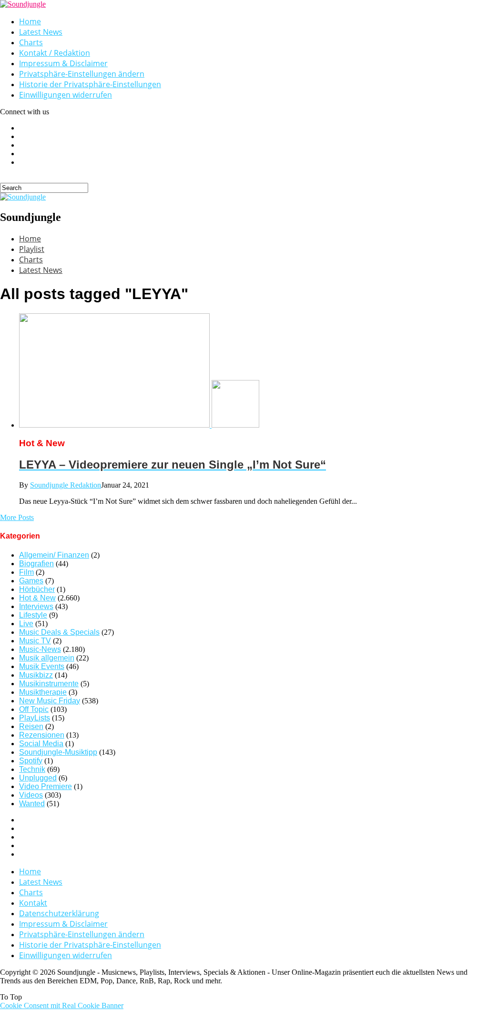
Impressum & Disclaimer (63, 63)
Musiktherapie (43, 692)
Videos (31, 795)
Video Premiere (45, 786)
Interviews (36, 606)
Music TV (35, 641)
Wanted (32, 804)
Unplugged (38, 778)
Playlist (31, 249)
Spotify (30, 761)
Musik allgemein (46, 658)
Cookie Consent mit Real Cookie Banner (61, 1005)
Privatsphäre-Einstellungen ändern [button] (81, 74)
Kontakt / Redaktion (54, 53)
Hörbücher (37, 589)
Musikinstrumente (49, 684)
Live (26, 624)
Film (26, 572)
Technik (32, 769)
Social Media (41, 744)
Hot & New (37, 598)
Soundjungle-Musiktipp (58, 752)
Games (31, 581)
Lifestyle (33, 615)
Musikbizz (36, 675)
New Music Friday (49, 701)
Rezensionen (41, 735)
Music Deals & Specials (59, 632)
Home (30, 21)
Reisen (31, 726)
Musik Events (41, 666)
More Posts (17, 517)
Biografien (36, 564)
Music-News (40, 649)
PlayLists (34, 718)
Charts (31, 42)
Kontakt (33, 903)
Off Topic (34, 709)
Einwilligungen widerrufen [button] (65, 95)
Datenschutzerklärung (59, 913)
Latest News (40, 32)
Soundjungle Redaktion (65, 485)
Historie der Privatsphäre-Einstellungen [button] (90, 84)
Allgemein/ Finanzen (54, 555)
